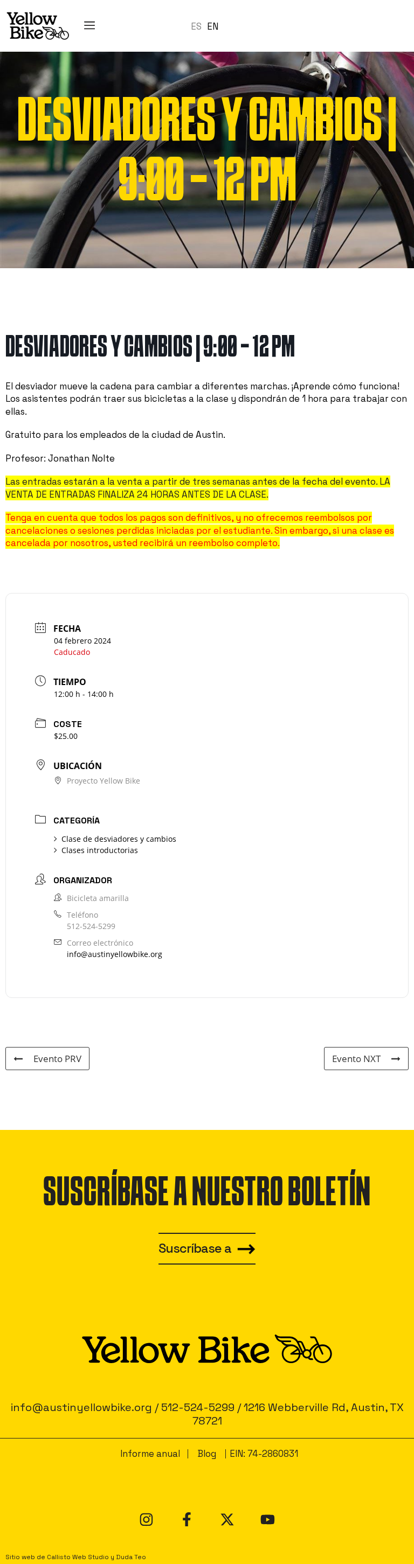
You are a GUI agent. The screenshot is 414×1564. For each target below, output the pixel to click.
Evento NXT (356, 1058)
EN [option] (212, 26)
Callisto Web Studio (78, 1557)
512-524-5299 (91, 926)
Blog (206, 1454)
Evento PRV (57, 1058)
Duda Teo (131, 1557)
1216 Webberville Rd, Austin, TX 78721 (298, 1413)
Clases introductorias (99, 850)
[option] (213, 26)
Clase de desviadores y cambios (118, 839)
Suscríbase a (194, 1248)
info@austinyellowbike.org (114, 954)
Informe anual (150, 1454)
